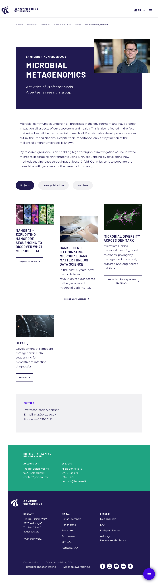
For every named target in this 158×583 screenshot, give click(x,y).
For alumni (68, 530)
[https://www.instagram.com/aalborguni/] (109, 566)
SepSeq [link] (23, 377)
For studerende (71, 518)
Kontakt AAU (70, 547)
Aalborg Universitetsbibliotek (113, 538)
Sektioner (45, 24)
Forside (19, 24)
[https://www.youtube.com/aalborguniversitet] (116, 566)
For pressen (69, 536)
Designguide (108, 518)
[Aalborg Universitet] (5, 10)
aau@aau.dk (31, 531)
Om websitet (31, 562)
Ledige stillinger (110, 530)
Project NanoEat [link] (28, 261)
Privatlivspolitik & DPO (59, 562)
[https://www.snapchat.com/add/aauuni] (130, 566)
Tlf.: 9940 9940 (32, 527)
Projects (24, 185)
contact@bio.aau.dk (35, 477)
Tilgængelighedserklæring (39, 566)
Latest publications (53, 185)
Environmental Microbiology (67, 24)
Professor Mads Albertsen (41, 410)
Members (82, 185)
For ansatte (69, 524)
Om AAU (67, 542)
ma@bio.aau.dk (45, 414)
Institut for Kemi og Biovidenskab (26, 10)
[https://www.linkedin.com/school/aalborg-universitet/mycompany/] (123, 566)
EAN (103, 524)
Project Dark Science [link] (74, 298)
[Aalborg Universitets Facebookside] (102, 566)
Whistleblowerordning (76, 566)
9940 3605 (68, 477)
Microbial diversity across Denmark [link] (122, 281)
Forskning (32, 24)
